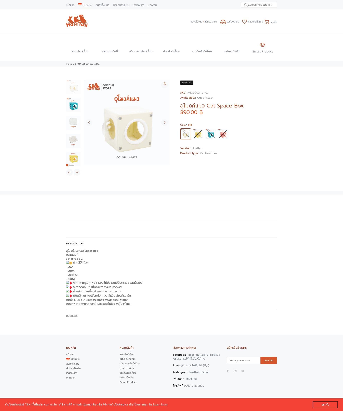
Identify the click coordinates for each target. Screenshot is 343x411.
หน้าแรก (70, 354)
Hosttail (197, 148)
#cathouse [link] (112, 300)
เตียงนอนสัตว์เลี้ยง (130, 363)
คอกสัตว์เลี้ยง (127, 354)
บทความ (70, 378)
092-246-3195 (194, 386)
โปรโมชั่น (72, 359)
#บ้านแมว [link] (86, 300)
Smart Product (128, 382)
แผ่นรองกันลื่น (127, 359)
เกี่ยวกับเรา (71, 373)
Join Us (268, 360)
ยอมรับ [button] (325, 404)
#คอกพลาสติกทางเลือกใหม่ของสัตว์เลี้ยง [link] (90, 304)
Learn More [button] (160, 404)
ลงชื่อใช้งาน (196, 22)
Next (164, 122)
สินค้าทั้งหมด (72, 364)
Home (69, 64)
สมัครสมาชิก (210, 22)
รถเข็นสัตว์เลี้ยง (128, 373)
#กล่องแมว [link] (73, 300)
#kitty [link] (124, 300)
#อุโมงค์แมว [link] (123, 304)
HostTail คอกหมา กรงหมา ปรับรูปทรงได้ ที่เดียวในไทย (196, 356)
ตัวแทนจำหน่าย (73, 368)
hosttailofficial (199, 372)
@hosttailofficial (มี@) (195, 365)
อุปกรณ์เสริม (126, 377)
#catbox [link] (98, 300)
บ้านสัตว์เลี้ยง (127, 368)
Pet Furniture (208, 153)
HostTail (191, 379)
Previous (89, 122)
